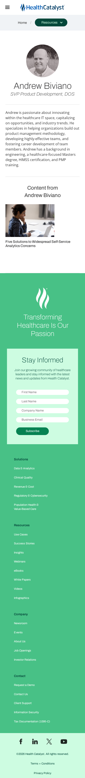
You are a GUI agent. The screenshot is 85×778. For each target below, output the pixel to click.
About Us (20, 641)
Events (18, 632)
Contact (20, 676)
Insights (19, 552)
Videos (18, 588)
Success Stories (24, 543)
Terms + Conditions (43, 763)
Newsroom (20, 623)
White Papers (22, 579)
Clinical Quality (23, 477)
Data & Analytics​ (24, 468)
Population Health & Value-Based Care (26, 507)
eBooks (19, 570)
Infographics (21, 598)
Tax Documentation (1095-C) (32, 721)
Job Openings (22, 650)
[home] (50, 7)
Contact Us (21, 694)
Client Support (23, 703)
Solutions (21, 459)
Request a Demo (24, 685)
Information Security (26, 712)
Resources (22, 525)
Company (21, 614)
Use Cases (21, 534)
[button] (7, 7)
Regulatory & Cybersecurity (31, 495)
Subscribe (32, 431)
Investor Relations (25, 659)
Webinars (20, 561)
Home (22, 22)
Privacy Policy (42, 773)
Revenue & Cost (24, 486)
